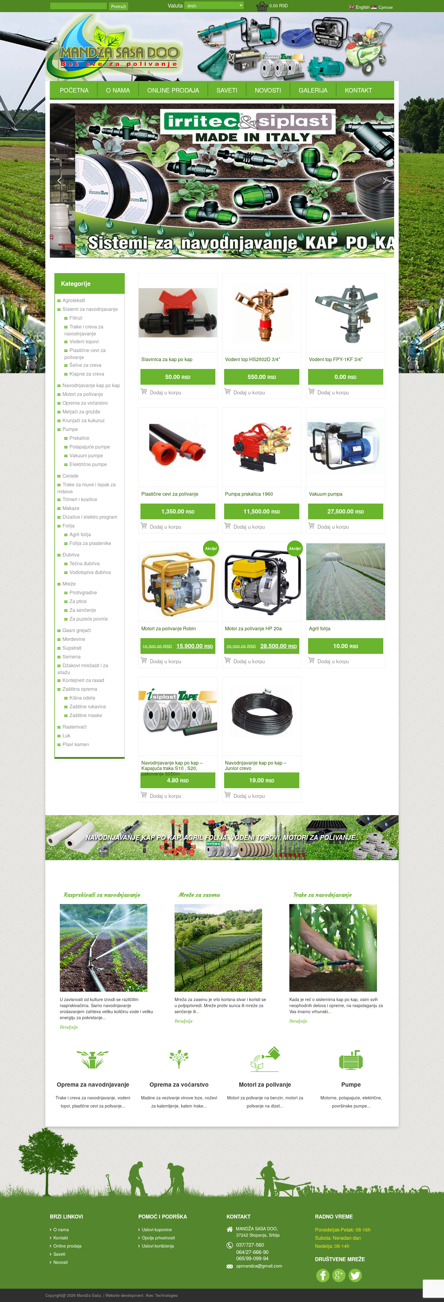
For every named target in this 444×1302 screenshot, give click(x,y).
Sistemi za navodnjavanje (90, 308)
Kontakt (358, 90)
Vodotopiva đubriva (90, 572)
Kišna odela (82, 697)
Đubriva (71, 554)
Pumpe (70, 429)
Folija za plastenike (90, 543)
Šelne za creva (85, 364)
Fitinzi (75, 317)
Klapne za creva (86, 373)
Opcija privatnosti (158, 1238)
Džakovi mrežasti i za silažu (82, 669)
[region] (222, 188)
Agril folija (80, 534)
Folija (69, 525)
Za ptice (78, 601)
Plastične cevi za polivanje (85, 354)
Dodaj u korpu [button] (165, 392)
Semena (72, 656)
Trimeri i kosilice (80, 499)
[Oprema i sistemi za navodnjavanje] (114, 47)
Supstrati (72, 647)
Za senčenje (82, 609)
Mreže (69, 583)
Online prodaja (173, 90)
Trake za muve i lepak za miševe (86, 488)
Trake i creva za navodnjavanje (83, 330)
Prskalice (79, 437)
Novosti (268, 90)
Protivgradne (83, 592)
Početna (74, 90)
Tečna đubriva (84, 563)
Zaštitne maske (85, 715)
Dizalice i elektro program (90, 516)
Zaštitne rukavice (87, 706)
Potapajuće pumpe (89, 446)
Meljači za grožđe (81, 411)
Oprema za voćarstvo (85, 402)
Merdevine (74, 638)
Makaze (71, 507)
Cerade (71, 475)
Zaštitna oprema (80, 688)
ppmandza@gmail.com (259, 1265)
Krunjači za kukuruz (84, 420)
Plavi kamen (76, 744)
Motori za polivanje (83, 393)
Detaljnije (69, 1027)
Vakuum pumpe (86, 455)
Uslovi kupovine (157, 1229)
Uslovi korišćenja (158, 1246)
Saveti (227, 90)
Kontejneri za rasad (83, 680)
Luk (66, 735)
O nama (118, 90)
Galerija (313, 90)
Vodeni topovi (84, 341)
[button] (59, 180)
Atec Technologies (162, 1295)
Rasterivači (75, 726)
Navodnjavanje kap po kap (91, 385)
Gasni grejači (77, 630)
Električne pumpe (88, 464)
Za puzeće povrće (88, 618)
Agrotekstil (74, 300)
